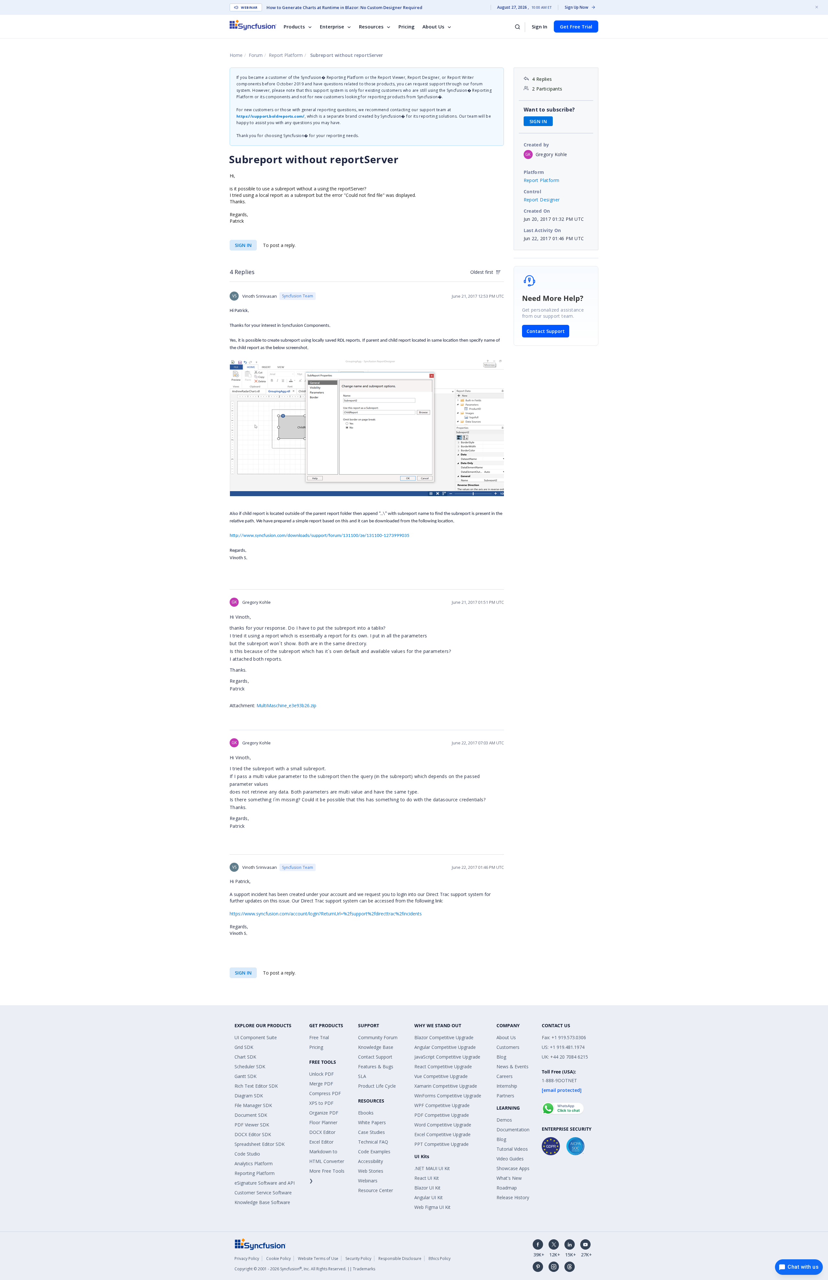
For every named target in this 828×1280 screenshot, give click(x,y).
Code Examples (374, 1151)
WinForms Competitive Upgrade (447, 1096)
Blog (501, 1057)
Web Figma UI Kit (432, 1207)
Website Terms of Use (318, 1258)
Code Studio (247, 1154)
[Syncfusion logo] (253, 25)
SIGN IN (243, 245)
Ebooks (366, 1113)
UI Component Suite (255, 1037)
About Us (433, 26)
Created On (537, 211)
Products (294, 26)
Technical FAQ (373, 1142)
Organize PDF (323, 1113)
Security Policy (358, 1258)
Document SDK (250, 1115)
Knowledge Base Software (262, 1202)
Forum (256, 55)
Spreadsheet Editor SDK (259, 1144)
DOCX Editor (322, 1132)
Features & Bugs (375, 1066)
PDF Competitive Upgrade (441, 1115)
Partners (505, 1096)
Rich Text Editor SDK (256, 1086)
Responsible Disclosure (399, 1258)
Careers (504, 1076)
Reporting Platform (254, 1173)
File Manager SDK (253, 1105)
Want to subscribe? (549, 109)
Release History (512, 1197)
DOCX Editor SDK (252, 1134)
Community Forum (378, 1037)
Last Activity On (542, 230)
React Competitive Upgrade (443, 1066)
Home (236, 55)
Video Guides (510, 1159)
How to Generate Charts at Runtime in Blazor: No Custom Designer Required (344, 7)
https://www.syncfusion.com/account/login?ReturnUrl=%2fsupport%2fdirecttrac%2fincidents (326, 914)
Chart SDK (245, 1057)
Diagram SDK (248, 1096)
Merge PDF (321, 1084)
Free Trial (319, 1037)
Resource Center (375, 1190)
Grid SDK (243, 1047)
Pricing (406, 26)
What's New (509, 1178)
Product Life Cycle (377, 1086)
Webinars (367, 1181)
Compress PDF (325, 1093)
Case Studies (371, 1132)
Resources (371, 26)
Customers (507, 1047)
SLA (362, 1076)
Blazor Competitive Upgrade (444, 1037)
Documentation (512, 1129)
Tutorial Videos (512, 1149)
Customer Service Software (263, 1192)
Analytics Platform (253, 1163)
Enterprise (332, 26)
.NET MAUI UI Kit (432, 1168)
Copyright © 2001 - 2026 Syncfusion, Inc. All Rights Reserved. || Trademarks (304, 1269)
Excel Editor (321, 1142)
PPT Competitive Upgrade (441, 1144)
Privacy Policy (246, 1258)
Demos (504, 1120)
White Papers (372, 1122)
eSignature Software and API (264, 1183)
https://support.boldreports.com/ (270, 116)
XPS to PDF (321, 1103)
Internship (506, 1086)
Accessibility (370, 1161)
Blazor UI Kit (427, 1188)
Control (532, 191)
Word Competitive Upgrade (442, 1125)
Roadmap (506, 1188)
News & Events (512, 1066)
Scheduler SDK (249, 1066)
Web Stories (370, 1171)
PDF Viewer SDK (251, 1125)
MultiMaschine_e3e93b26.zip (286, 705)
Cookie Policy (278, 1258)
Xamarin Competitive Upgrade (445, 1086)
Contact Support (546, 331)
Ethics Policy (440, 1258)
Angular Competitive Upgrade (445, 1047)
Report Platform (286, 55)
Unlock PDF (321, 1074)
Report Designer (542, 200)
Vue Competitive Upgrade (441, 1076)
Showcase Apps (512, 1168)
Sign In (539, 26)
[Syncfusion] (260, 1244)
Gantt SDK (245, 1076)
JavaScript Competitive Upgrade (447, 1057)
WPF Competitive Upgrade (442, 1105)
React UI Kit (426, 1178)
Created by (536, 145)
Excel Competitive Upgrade (442, 1134)
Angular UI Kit (428, 1197)
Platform (534, 172)
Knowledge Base (375, 1047)
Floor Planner (323, 1122)
